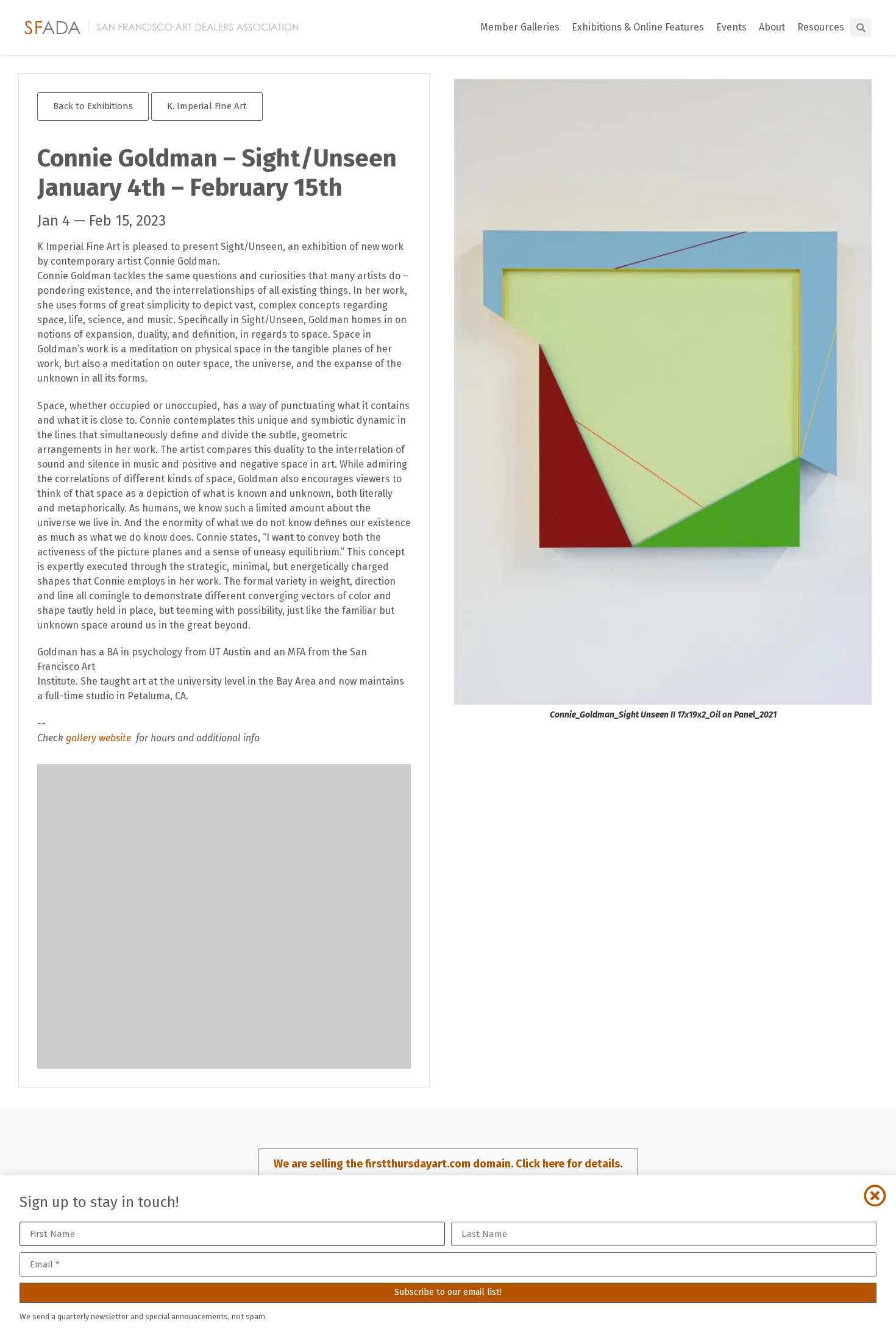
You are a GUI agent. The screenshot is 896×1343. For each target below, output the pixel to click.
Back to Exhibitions (93, 106)
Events (731, 27)
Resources (820, 27)
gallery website (99, 738)
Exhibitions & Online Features (638, 27)
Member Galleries (520, 27)
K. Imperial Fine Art (207, 106)
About (772, 27)
